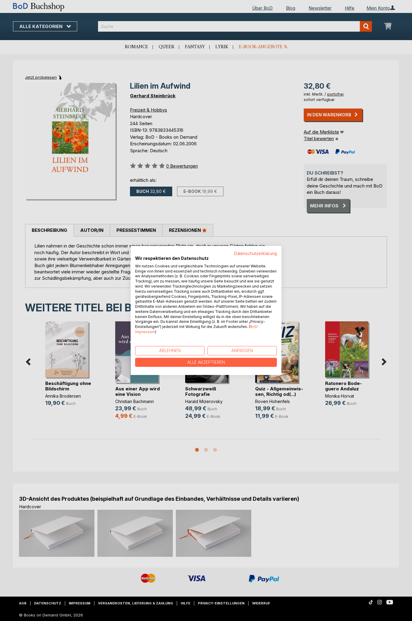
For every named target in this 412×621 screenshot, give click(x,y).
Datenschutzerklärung (255, 253)
